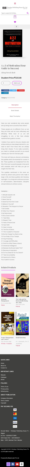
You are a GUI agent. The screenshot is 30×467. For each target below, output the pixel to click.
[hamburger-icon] (16, 26)
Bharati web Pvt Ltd (13, 458)
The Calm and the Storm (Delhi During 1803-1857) (22, 300)
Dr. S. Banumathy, (20, 341)
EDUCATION (11, 98)
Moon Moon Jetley (20, 304)
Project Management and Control (7, 338)
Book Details (15, 110)
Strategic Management (5, 300)
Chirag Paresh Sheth (8, 72)
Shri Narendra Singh (6, 341)
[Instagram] (8, 464)
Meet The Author (15, 116)
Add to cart (17, 83)
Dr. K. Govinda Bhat (6, 303)
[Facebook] (13, 464)
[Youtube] (17, 464)
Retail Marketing (21, 337)
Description (15, 105)
